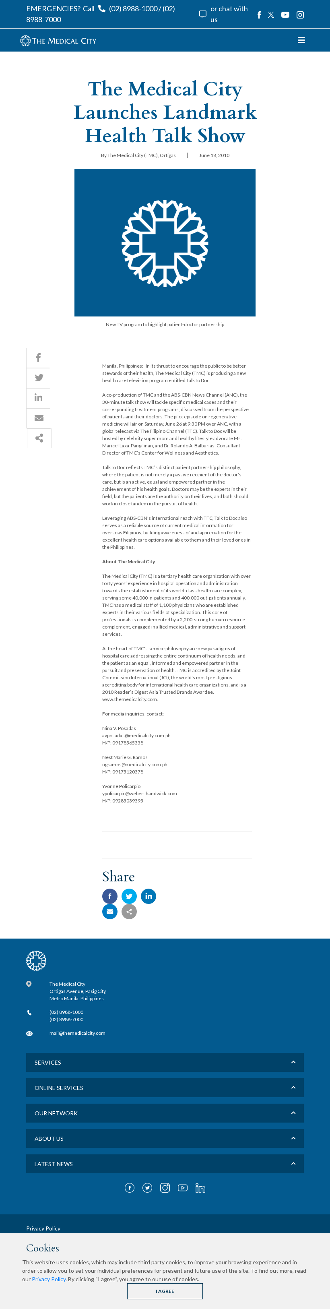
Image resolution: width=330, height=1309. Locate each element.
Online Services (59, 1087)
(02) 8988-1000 (133, 8)
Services (48, 1062)
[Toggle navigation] (301, 40)
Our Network (56, 1113)
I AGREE (165, 1291)
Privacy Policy (49, 1279)
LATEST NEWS (54, 1163)
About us (49, 1138)
